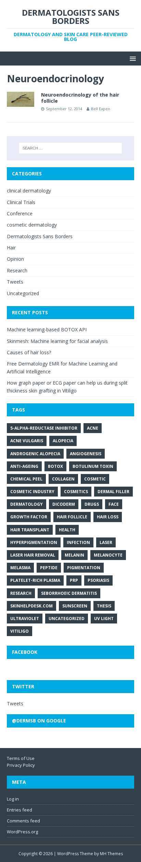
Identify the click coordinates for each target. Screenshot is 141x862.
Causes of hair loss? (29, 352)
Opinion (15, 259)
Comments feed (23, 821)
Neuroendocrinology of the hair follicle (80, 97)
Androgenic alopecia (35, 454)
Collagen (63, 479)
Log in (13, 799)
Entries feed (19, 810)
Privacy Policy (21, 765)
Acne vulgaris (26, 441)
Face (113, 504)
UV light (104, 618)
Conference (20, 213)
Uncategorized (23, 293)
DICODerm (63, 504)
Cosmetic (95, 479)
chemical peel (26, 479)
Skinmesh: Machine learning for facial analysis (57, 341)
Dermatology (26, 504)
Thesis (104, 606)
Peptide (48, 568)
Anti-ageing (24, 466)
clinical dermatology (29, 190)
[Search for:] (70, 148)
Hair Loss (107, 517)
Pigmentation (83, 568)
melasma (20, 568)
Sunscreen (74, 606)
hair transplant (29, 530)
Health (67, 530)
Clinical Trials (21, 202)
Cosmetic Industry (32, 491)
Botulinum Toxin (93, 466)
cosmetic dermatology (32, 224)
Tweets (15, 281)
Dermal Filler (113, 491)
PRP (74, 580)
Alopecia (63, 441)
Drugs (92, 504)
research (20, 593)
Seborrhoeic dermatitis (69, 593)
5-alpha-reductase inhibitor (43, 428)
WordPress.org (22, 832)
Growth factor (28, 517)
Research (17, 270)
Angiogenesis (85, 454)
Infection (78, 542)
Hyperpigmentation (33, 542)
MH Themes (111, 854)
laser (106, 542)
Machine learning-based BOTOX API (47, 329)
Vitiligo (19, 631)
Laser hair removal (32, 555)
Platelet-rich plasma (35, 580)
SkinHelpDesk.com (31, 606)
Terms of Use (21, 758)
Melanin (74, 555)
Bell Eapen (100, 108)
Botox (55, 466)
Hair (11, 247)
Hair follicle (72, 517)
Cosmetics (76, 491)
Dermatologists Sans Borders (40, 236)
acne (92, 428)
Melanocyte (108, 555)
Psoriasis (98, 580)
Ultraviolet (24, 618)
